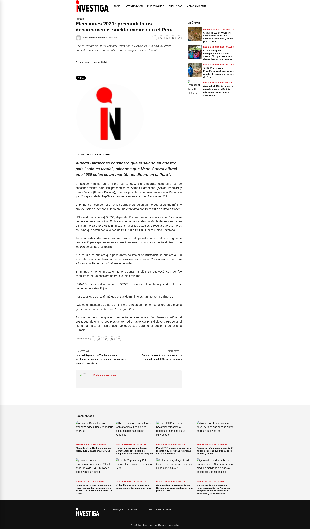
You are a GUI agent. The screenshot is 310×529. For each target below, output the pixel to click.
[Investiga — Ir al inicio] (92, 6)
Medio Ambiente (197, 6)
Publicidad (175, 6)
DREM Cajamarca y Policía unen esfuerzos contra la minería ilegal (134, 486)
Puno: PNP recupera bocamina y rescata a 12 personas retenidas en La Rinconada (173, 451)
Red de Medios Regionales (218, 47)
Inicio (117, 6)
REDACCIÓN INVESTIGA (96, 154)
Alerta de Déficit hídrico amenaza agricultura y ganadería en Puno (93, 449)
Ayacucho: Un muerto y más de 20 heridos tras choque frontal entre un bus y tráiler (215, 451)
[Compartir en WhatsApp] (167, 37)
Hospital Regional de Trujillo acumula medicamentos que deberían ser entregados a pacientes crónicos (101, 359)
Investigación (134, 6)
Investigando (155, 6)
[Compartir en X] (160, 37)
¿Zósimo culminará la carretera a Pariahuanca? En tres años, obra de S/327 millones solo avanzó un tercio (94, 489)
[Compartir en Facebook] (154, 37)
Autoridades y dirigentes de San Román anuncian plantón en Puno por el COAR (174, 488)
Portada (80, 18)
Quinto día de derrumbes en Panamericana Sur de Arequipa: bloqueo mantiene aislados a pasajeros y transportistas (214, 489)
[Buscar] (233, 6)
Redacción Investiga (94, 37)
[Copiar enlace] (179, 37)
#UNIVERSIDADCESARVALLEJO (219, 29)
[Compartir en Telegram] (173, 37)
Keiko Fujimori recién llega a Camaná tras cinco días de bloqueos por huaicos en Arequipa (135, 451)
